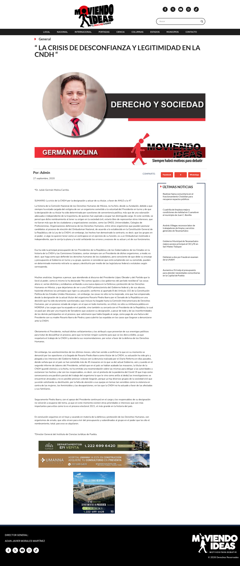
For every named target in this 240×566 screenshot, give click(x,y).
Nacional (62, 32)
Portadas (104, 32)
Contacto (191, 32)
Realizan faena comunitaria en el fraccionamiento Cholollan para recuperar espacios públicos (178, 196)
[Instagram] (188, 9)
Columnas (137, 32)
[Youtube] (180, 9)
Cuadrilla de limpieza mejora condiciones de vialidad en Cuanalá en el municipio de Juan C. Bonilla (181, 212)
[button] (167, 174)
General (45, 39)
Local (46, 32)
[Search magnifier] (202, 21)
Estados (155, 32)
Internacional (83, 32)
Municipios (173, 32)
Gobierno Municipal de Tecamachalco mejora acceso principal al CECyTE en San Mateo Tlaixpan (180, 244)
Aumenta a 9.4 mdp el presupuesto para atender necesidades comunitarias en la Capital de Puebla (181, 273)
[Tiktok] (196, 9)
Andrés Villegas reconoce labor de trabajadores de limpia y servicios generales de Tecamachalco (179, 228)
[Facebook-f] (165, 9)
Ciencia (120, 32)
